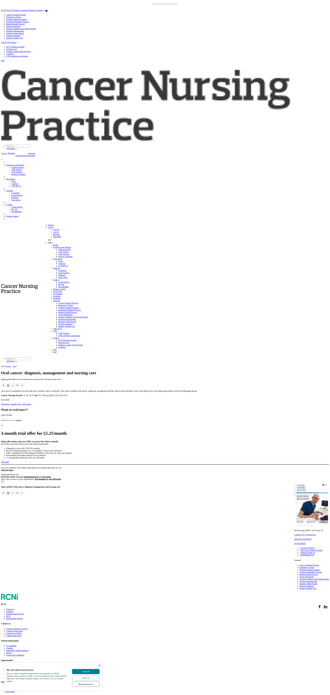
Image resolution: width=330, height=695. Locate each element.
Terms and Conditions (15, 655)
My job (14, 209)
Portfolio (31, 10)
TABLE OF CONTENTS (305, 535)
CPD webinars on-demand (17, 56)
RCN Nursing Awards (15, 47)
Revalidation (16, 212)
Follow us (5, 682)
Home (55, 245)
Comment (15, 193)
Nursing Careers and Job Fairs (18, 51)
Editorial (14, 198)
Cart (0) (56, 230)
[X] (8, 385)
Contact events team (14, 631)
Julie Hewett (5, 379)
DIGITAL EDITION (303, 539)
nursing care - (16, 404)
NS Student (15, 10)
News (13, 181)
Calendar (10, 54)
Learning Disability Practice (17, 22)
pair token (46, 477)
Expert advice (17, 195)
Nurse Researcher (13, 26)
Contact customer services (16, 629)
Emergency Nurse (13, 17)
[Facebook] (3, 385)
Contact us (5, 624)
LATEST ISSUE (307, 548)
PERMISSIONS (307, 555)
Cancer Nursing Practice (16, 15)
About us (10, 609)
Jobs (3, 60)
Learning (24, 10)
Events (13, 42)
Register (11, 153)
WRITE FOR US (307, 553)
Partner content (12, 216)
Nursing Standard (13, 36)
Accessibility (11, 646)
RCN (8, 616)
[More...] (22, 385)
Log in (4, 153)
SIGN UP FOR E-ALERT (311, 550)
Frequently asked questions (17, 650)
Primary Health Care (14, 38)
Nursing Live (11, 49)
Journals (39, 10)
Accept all (85, 672)
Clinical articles (17, 167)
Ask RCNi (5, 42)
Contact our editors (14, 633)
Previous (8, 366)
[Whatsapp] (12, 385)
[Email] (17, 385)
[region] (53, 677)
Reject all (85, 678)
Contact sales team (13, 636)
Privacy (9, 653)
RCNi (3, 604)
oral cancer (26, 404)
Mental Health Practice (15, 24)
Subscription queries (14, 618)
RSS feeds (10, 692)
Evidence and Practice (15, 165)
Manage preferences (85, 684)
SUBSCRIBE (300, 544)
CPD (55, 331)
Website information (10, 641)
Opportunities (7, 660)
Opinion (9, 191)
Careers (9, 205)
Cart (55, 352)
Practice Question (18, 174)
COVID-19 (16, 186)
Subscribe (31, 153)
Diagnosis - (5, 404)
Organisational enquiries (25, 156)
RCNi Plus (5, 10)
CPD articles (16, 170)
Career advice (17, 207)
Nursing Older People (15, 33)
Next (14, 366)
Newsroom (10, 179)
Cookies (9, 648)
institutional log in (31, 477)
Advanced (10, 148)
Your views (16, 200)
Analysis (14, 184)
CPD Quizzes (17, 172)
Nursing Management (15, 31)
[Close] (99, 665)
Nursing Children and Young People (21, 29)
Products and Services (15, 614)
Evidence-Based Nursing (16, 19)
